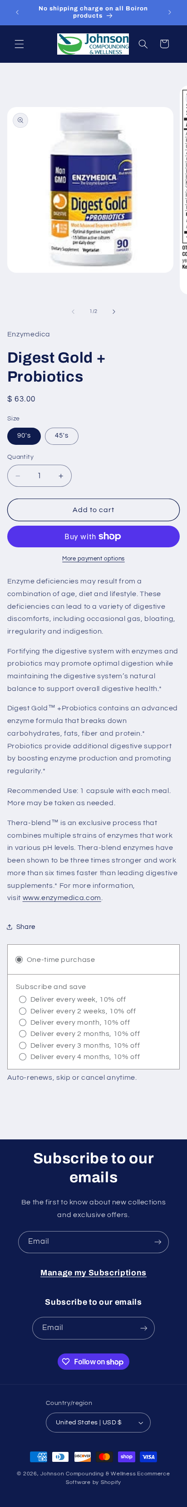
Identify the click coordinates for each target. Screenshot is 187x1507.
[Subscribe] (158, 1242)
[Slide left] (73, 312)
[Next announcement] (170, 12)
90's (24, 435)
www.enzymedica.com (62, 897)
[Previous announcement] (17, 12)
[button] (19, 43)
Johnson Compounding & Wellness (88, 1473)
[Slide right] (114, 312)
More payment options (93, 559)
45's (62, 435)
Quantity (20, 457)
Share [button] (25, 927)
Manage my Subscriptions (93, 1273)
